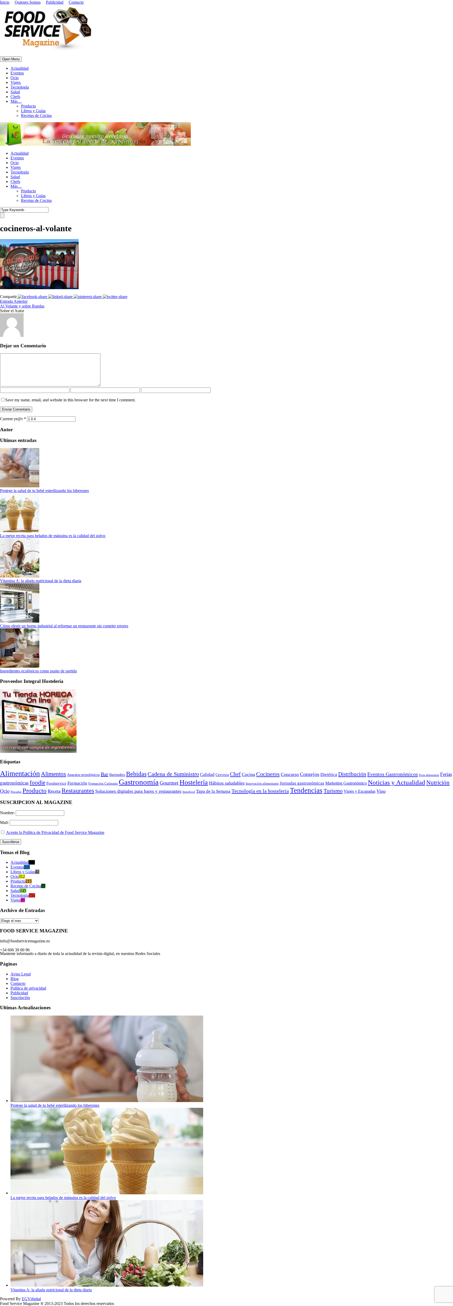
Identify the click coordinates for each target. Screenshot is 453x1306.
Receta (54, 791)
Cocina (248, 774)
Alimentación (20, 773)
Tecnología (19, 87)
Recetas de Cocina (36, 115)
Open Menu (11, 59)
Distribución (352, 774)
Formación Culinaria (103, 783)
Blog (14, 978)
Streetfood (188, 791)
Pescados (16, 791)
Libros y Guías (33, 111)
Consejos (309, 774)
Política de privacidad (28, 988)
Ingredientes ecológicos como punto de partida (38, 671)
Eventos (17, 73)
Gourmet (169, 783)
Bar (104, 774)
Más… (16, 101)
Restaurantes (78, 790)
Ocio (14, 77)
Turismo (333, 791)
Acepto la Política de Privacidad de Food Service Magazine (55, 832)
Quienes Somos (28, 2)
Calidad (207, 774)
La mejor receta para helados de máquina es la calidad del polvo (52, 535)
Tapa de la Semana (213, 791)
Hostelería (194, 782)
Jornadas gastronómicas (302, 783)
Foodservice (56, 783)
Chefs (15, 96)
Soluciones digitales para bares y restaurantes (138, 791)
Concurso (290, 774)
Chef (235, 774)
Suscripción (20, 997)
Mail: (5, 822)
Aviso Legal (20, 974)
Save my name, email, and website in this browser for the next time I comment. (70, 400)
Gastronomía (139, 782)
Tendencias (306, 790)
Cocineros (268, 774)
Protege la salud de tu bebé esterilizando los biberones (44, 490)
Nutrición (438, 782)
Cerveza (222, 775)
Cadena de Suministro (173, 774)
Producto (28, 106)
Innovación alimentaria (262, 783)
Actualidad (19, 68)
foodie (37, 782)
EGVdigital (31, 1299)
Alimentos (53, 773)
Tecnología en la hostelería (260, 791)
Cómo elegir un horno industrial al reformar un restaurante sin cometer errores (64, 626)
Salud (15, 92)
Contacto (76, 2)
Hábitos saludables (227, 783)
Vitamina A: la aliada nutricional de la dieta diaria (40, 581)
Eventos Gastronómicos (392, 774)
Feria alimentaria (429, 774)
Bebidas (136, 773)
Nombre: (8, 813)
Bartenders (117, 775)
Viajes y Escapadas (359, 791)
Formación (77, 783)
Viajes (15, 82)
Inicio (4, 2)
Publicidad (54, 2)
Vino (381, 791)
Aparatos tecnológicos (83, 775)
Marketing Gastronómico (346, 783)
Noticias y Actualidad (396, 782)
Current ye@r (13, 419)
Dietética (328, 774)
